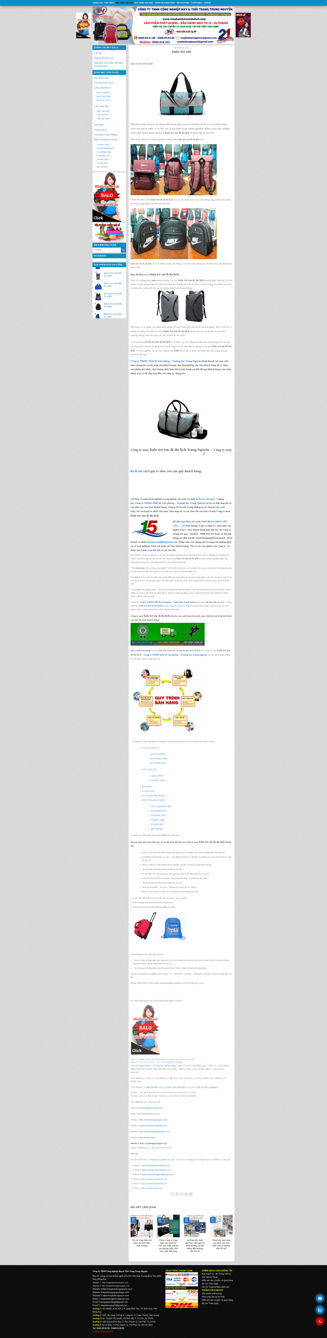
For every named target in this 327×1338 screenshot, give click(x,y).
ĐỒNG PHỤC (171, 1066)
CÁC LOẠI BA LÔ (102, 88)
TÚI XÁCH (158, 1066)
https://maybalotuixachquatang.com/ (154, 1184)
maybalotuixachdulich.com (117, 1283)
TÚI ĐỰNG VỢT (103, 156)
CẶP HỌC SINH (103, 119)
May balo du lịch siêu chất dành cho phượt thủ (108, 64)
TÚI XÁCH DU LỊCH (103, 83)
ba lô (134, 471)
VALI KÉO (99, 125)
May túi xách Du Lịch (103, 58)
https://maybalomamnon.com (151, 1188)
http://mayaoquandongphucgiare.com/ (154, 1131)
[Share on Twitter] (177, 1194)
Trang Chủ (98, 3)
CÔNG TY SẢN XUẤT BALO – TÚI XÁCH (149, 1062)
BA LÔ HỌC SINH (104, 96)
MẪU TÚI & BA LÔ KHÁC (106, 140)
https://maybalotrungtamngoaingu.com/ (157, 1174)
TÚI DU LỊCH (100, 130)
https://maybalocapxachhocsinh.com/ (154, 1179)
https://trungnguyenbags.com (115, 1292)
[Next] (233, 1236)
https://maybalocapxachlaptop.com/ (156, 1170)
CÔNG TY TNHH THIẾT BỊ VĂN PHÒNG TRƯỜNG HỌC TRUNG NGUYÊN (163, 1060)
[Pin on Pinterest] (186, 1194)
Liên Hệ (207, 3)
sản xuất (203, 741)
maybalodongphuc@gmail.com (150, 1108)
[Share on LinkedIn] (191, 1194)
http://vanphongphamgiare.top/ (153, 1143)
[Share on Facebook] (172, 1194)
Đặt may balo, (212, 602)
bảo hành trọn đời (146, 550)
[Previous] (130, 1236)
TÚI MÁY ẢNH (102, 159)
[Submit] (123, 250)
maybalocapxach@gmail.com (114, 1305)
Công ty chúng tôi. (176, 555)
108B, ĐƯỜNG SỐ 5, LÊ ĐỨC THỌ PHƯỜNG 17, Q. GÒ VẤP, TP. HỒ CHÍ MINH (181, 1087)
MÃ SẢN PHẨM (183, 3)
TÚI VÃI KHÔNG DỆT (105, 148)
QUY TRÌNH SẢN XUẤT (144, 3)
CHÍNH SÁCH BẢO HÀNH (165, 3)
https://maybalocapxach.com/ (116, 1295)
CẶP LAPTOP (102, 115)
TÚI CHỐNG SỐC (104, 152)
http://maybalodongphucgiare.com (153, 1120)
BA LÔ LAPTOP (103, 93)
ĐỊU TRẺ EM (102, 167)
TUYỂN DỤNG (196, 3)
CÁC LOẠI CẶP (101, 106)
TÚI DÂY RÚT (102, 163)
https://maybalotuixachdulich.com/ (153, 1126)
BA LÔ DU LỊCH (101, 78)
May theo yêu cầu (124, 3)
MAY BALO (145, 1066)
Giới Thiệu (109, 3)
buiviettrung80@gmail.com (162, 542)
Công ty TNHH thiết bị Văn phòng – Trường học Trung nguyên (175, 654)
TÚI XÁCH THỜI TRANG (106, 135)
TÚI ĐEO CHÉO (103, 145)
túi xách (144, 471)
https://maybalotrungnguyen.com (117, 1289)
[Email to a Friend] (182, 1194)
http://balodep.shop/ (147, 1137)
